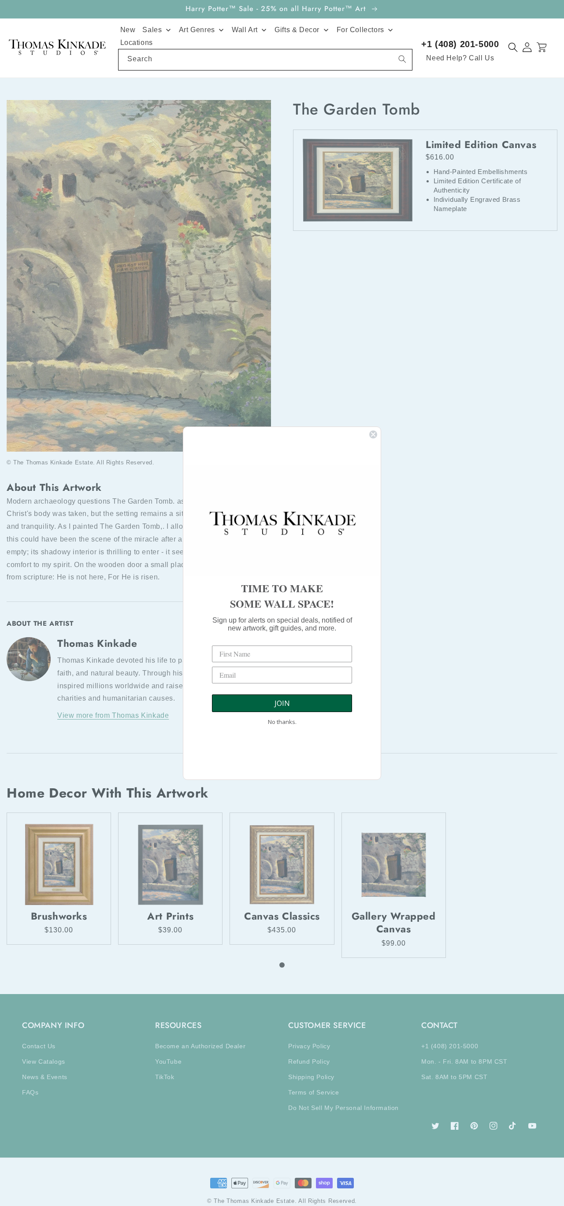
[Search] (402, 59)
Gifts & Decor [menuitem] (297, 29)
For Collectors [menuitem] (360, 29)
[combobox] (265, 60)
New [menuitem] (128, 29)
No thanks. (282, 722)
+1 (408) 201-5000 (460, 44)
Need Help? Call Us (460, 58)
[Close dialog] (373, 434)
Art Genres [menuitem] (197, 29)
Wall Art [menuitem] (245, 29)
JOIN (282, 703)
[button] (513, 47)
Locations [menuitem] (136, 42)
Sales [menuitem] (152, 29)
